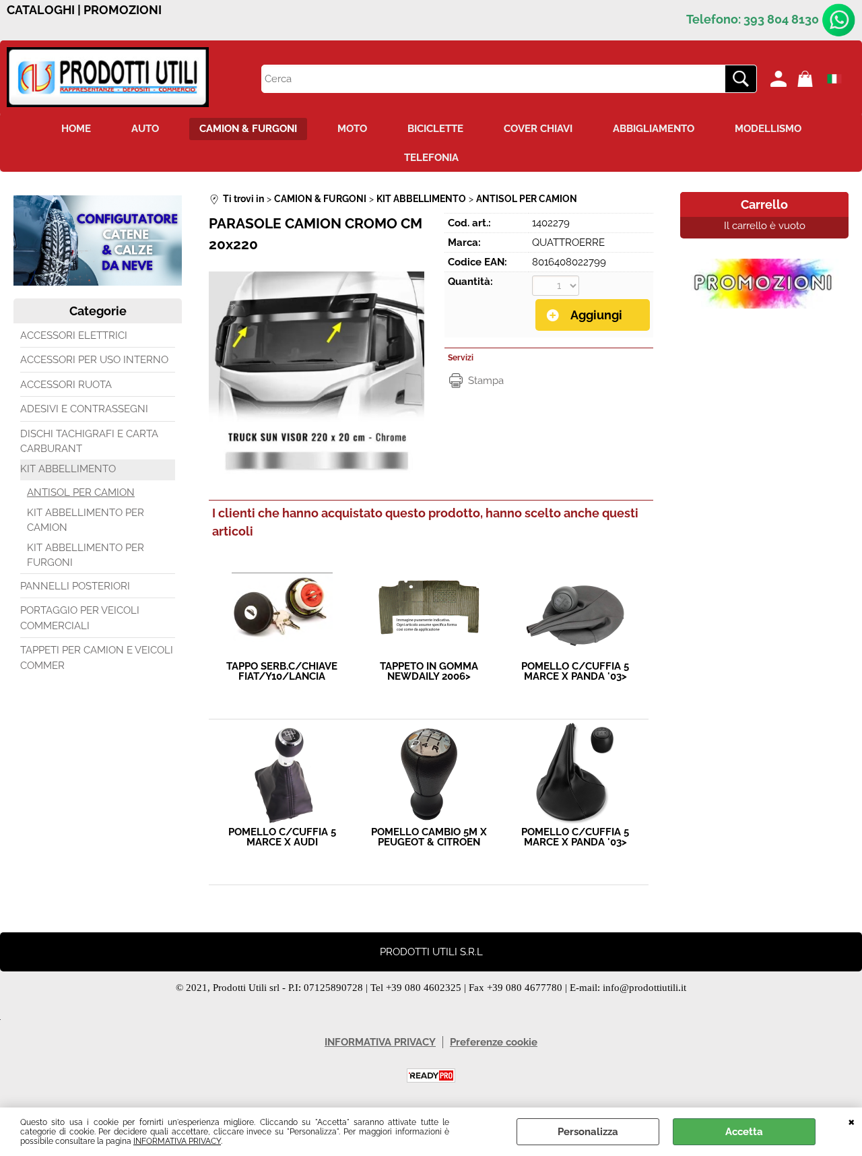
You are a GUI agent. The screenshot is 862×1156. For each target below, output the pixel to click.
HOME (76, 129)
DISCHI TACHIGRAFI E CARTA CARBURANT (89, 441)
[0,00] (807, 79)
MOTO (352, 129)
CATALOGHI (41, 10)
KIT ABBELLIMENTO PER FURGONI (85, 555)
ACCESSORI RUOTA (66, 385)
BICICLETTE (435, 129)
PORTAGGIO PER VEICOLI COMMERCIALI (79, 618)
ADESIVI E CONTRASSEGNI (84, 409)
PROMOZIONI (123, 10)
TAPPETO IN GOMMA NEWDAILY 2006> (429, 672)
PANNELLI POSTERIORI (75, 586)
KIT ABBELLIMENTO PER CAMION (85, 520)
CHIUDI (851, 1121)
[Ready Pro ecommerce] (431, 1075)
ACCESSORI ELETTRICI (73, 335)
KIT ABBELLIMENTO (68, 469)
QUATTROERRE (568, 242)
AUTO (145, 129)
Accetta (744, 1132)
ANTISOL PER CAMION (81, 492)
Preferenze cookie (493, 1042)
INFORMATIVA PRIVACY (177, 1141)
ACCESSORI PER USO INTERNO (94, 360)
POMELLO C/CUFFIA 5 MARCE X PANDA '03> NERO (575, 837)
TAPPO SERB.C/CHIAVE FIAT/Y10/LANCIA (281, 672)
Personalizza (588, 1132)
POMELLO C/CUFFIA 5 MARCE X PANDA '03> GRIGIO (575, 672)
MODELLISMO (768, 129)
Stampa (486, 381)
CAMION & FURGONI (248, 129)
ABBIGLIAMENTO (653, 129)
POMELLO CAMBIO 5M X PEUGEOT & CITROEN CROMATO (429, 837)
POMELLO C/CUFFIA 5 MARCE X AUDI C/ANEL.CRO (282, 837)
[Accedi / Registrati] (780, 79)
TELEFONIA (431, 158)
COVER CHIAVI (538, 129)
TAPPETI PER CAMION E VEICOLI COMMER (96, 658)
